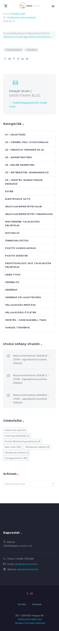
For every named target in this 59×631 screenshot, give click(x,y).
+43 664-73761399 (24, 558)
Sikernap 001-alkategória (23, 297)
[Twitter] (9, 59)
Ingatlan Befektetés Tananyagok (29, 214)
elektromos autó (15, 430)
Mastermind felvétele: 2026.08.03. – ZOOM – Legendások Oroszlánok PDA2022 (31, 398)
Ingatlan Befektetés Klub (23, 206)
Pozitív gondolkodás (20, 248)
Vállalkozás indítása (20, 305)
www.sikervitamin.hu (27, 569)
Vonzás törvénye (17, 327)
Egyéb (9, 191)
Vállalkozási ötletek (20, 312)
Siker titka (32, 50)
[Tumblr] (18, 59)
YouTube (22, 604)
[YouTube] (31, 593)
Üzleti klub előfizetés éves (39, 36)
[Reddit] (27, 59)
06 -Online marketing (20, 165)
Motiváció (12, 233)
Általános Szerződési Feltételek (30, 623)
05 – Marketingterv (18, 157)
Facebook (36, 604)
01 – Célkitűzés (15, 134)
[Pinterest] (14, 59)
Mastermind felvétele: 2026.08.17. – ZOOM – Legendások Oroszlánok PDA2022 (31, 379)
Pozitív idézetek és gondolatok (22, 441)
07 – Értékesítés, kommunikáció (27, 172)
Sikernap (11, 289)
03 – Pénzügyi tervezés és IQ (24, 149)
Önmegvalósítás (13, 50)
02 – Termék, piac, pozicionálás (27, 142)
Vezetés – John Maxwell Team (25, 320)
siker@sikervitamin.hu (26, 563)
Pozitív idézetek (16, 255)
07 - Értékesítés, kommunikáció (19, 17)
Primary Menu (53, 6)
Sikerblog (12, 282)
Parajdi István (18, 13)
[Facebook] (5, 59)
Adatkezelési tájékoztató (30, 619)
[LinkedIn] (22, 59)
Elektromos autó (18, 199)
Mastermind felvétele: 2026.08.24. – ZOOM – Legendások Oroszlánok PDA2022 (31, 359)
